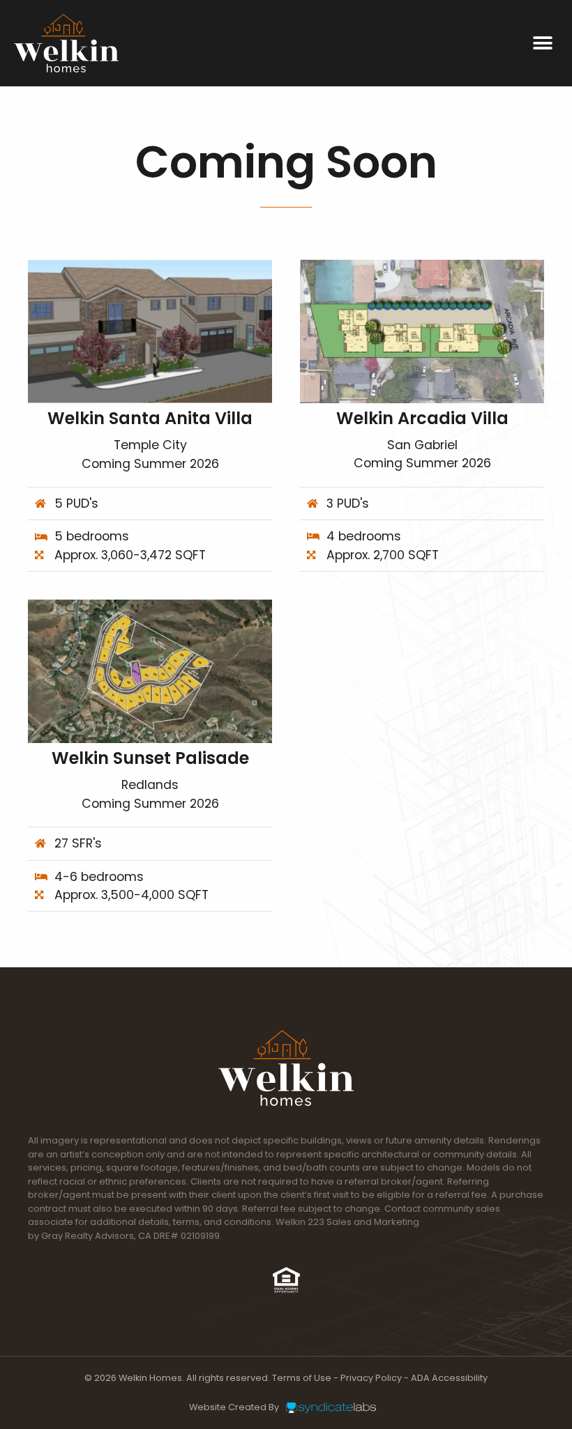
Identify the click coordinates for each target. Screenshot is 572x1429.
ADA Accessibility (449, 1378)
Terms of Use (301, 1378)
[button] (542, 42)
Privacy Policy (371, 1378)
